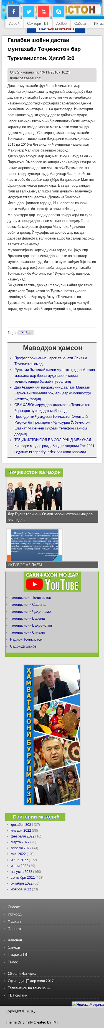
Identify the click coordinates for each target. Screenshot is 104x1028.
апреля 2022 (21, 848)
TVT (55, 1022)
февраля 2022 (22, 836)
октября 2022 (21, 883)
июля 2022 (19, 866)
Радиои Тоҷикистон (26, 639)
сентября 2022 (23, 877)
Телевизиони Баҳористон (31, 625)
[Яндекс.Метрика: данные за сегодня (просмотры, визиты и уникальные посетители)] (88, 1004)
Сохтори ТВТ (38, 23)
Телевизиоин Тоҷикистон (30, 597)
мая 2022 (18, 854)
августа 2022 (21, 872)
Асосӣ (14, 23)
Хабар (26, 333)
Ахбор (61, 23)
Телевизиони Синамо (27, 632)
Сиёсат (80, 23)
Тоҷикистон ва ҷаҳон (35, 472)
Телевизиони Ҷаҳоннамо (30, 611)
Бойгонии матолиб (36, 817)
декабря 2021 (22, 824)
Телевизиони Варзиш (27, 618)
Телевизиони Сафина (27, 604)
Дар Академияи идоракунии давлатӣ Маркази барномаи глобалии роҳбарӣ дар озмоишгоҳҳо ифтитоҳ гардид (52, 393)
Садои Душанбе (23, 646)
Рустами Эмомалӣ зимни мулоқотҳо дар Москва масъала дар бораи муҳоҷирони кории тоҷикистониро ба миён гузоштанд (54, 376)
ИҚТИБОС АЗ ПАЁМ (25, 565)
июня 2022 (19, 860)
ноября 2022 (21, 889)
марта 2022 (20, 842)
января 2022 (21, 830)
